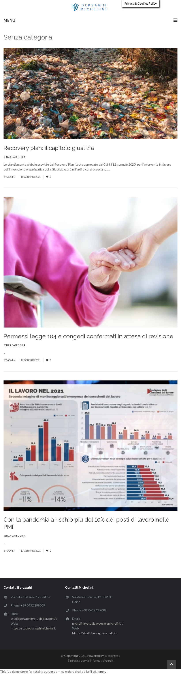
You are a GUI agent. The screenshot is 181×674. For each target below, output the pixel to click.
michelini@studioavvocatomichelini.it (97, 623)
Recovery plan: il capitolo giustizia (49, 148)
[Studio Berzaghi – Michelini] (90, 7)
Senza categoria (14, 156)
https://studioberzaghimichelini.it (33, 628)
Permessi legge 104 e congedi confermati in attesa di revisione (88, 336)
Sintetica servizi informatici (86, 660)
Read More (118, 169)
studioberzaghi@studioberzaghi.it (34, 618)
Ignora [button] (101, 671)
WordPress (112, 655)
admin (11, 176)
